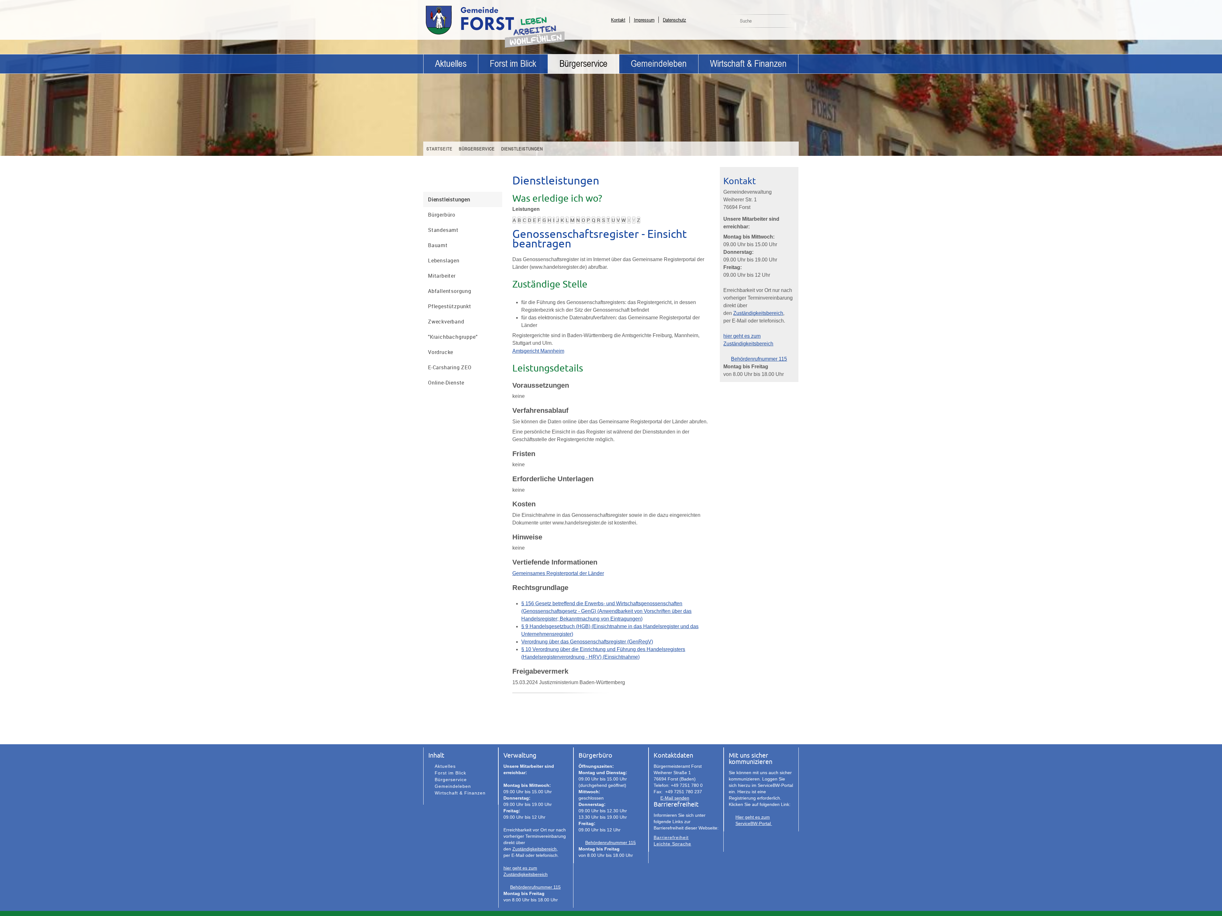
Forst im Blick (513, 63)
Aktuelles (451, 63)
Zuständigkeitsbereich (758, 313)
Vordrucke (440, 352)
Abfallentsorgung (449, 291)
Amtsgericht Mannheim (538, 351)
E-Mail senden (674, 798)
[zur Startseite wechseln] (487, 34)
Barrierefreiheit (671, 837)
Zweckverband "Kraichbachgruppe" (452, 329)
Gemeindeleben (659, 63)
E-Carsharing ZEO (450, 367)
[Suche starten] (790, 22)
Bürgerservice (583, 63)
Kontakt (618, 20)
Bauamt (438, 245)
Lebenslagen (444, 260)
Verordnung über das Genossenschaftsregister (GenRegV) (587, 641)
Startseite (439, 148)
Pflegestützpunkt (449, 306)
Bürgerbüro (441, 214)
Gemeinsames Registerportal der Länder (558, 573)
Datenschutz (674, 20)
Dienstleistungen (522, 148)
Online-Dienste (446, 382)
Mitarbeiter (442, 275)
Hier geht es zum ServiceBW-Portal (753, 820)
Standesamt (443, 229)
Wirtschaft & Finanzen (748, 63)
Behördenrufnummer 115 (759, 359)
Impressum (644, 20)
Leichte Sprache (672, 843)
